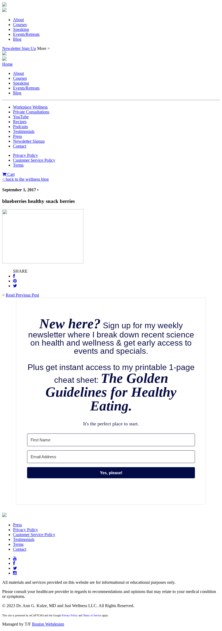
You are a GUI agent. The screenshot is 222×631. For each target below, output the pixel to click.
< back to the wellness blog (25, 179)
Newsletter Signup (29, 141)
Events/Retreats (26, 34)
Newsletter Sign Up (19, 48)
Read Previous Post (22, 295)
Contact (19, 146)
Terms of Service (92, 615)
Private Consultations (31, 112)
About (18, 19)
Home (7, 64)
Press (17, 136)
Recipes (20, 121)
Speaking (21, 29)
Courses (20, 24)
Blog (17, 39)
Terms (18, 165)
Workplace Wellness (30, 107)
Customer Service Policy (34, 160)
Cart (10, 174)
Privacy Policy (25, 155)
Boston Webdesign (48, 624)
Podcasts (20, 126)
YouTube (21, 116)
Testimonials (23, 131)
